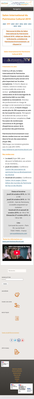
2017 (17, 24)
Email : (4, 279)
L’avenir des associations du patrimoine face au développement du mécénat (18, 172)
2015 (25, 24)
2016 (21, 24)
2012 (19, 26)
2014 (29, 24)
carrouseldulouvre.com (18, 233)
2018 (12, 24)
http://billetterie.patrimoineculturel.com (17, 149)
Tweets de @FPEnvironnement (10, 333)
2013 (15, 26)
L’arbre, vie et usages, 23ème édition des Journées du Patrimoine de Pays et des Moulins (18, 183)
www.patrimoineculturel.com (13, 241)
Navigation (17, 9)
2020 (4, 24)
